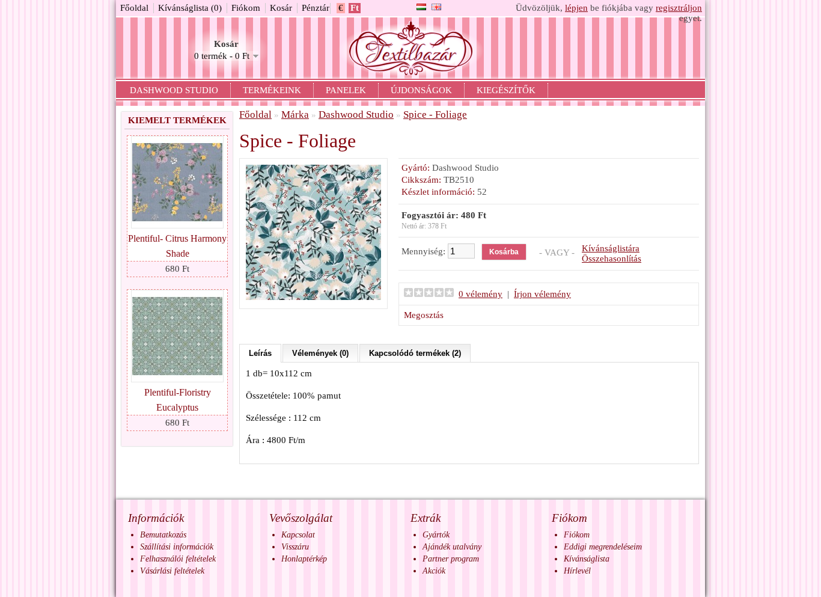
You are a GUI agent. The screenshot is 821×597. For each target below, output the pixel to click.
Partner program (451, 558)
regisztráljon (679, 8)
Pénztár (315, 8)
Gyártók (436, 534)
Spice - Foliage (435, 114)
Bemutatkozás (163, 534)
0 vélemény (480, 294)
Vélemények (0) (320, 353)
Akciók (434, 570)
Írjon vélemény (542, 294)
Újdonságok (421, 90)
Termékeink (272, 90)
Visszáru (295, 546)
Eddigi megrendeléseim (603, 546)
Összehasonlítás (611, 258)
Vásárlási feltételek (172, 570)
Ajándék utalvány (452, 546)
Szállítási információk (176, 546)
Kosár (281, 8)
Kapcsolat (298, 534)
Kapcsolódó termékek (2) (415, 353)
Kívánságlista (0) (190, 8)
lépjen (576, 8)
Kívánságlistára (610, 248)
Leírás (260, 353)
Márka (295, 114)
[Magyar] (421, 7)
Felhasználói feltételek (178, 558)
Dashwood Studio (174, 90)
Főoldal (134, 8)
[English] (436, 7)
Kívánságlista (586, 558)
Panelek (346, 90)
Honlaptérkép (304, 558)
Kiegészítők (506, 90)
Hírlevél (577, 570)
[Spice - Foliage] (313, 297)
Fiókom (245, 8)
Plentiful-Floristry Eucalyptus (177, 399)
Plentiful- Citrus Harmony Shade (177, 246)
